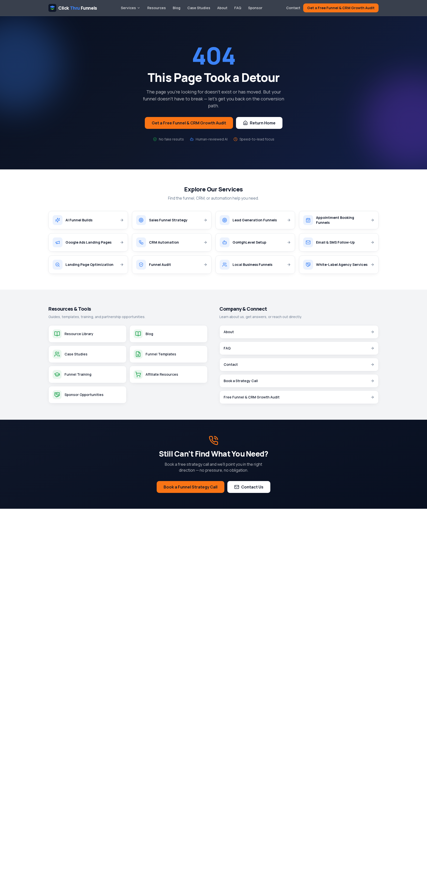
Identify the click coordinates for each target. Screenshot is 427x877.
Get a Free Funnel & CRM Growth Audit (341, 7)
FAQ (237, 7)
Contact (293, 7)
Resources (156, 7)
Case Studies (198, 7)
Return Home (263, 123)
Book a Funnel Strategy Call (190, 487)
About (222, 7)
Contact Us (252, 487)
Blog (176, 7)
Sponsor (255, 7)
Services (128, 7)
